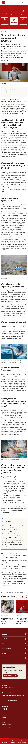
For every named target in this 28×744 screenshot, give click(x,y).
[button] (14, 634)
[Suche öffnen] (22, 2)
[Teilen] (3, 94)
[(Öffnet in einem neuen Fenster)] (4, 709)
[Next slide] (24, 596)
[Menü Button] (25, 2)
